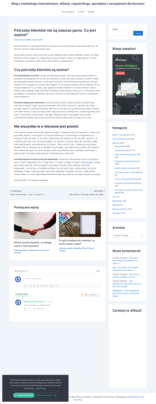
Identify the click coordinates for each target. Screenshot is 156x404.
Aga (114, 267)
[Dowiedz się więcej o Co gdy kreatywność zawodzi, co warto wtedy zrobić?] (80, 224)
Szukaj (115, 29)
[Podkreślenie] (31, 286)
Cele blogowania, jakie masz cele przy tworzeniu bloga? (126, 284)
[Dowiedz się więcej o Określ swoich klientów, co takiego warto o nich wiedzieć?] (35, 225)
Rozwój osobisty (119, 209)
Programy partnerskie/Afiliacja (128, 183)
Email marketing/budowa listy (127, 154)
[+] (57, 286)
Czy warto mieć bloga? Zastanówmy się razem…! (125, 260)
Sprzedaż (116, 213)
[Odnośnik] (50, 286)
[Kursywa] (28, 286)
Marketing (33, 250)
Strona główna (68, 12)
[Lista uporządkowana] (38, 286)
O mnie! (81, 12)
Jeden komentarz (21, 250)
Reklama (116, 205)
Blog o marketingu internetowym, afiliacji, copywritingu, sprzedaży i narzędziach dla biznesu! (78, 3)
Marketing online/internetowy (127, 161)
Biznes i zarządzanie (121, 135)
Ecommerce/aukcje (123, 150)
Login (97, 271)
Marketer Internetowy (34, 302)
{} (53, 286)
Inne (114, 197)
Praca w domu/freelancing (126, 179)
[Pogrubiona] (25, 286)
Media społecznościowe (125, 168)
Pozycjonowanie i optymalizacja (129, 172)
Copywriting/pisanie (121, 139)
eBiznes (115, 143)
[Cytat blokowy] (44, 286)
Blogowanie (120, 146)
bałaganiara (117, 290)
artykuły (89, 162)
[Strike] (34, 286)
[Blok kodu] (47, 286)
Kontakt (91, 12)
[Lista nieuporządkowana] (41, 286)
